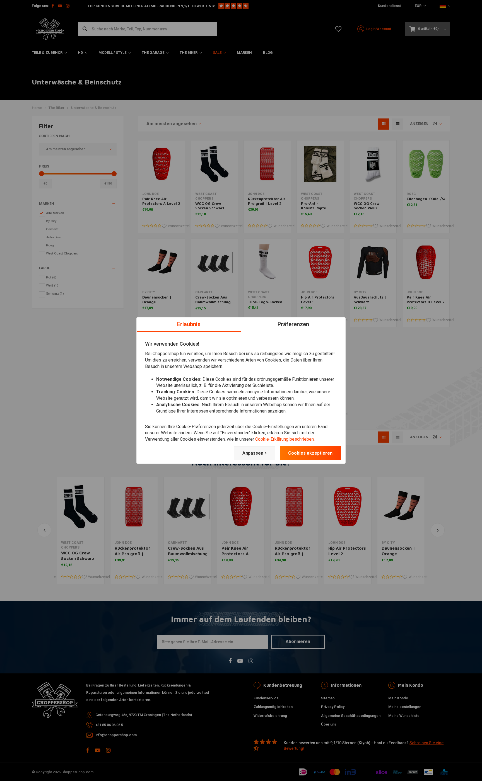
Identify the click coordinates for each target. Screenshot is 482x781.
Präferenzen (293, 324)
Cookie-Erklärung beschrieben (284, 439)
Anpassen (252, 453)
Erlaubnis (189, 324)
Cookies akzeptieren (310, 453)
